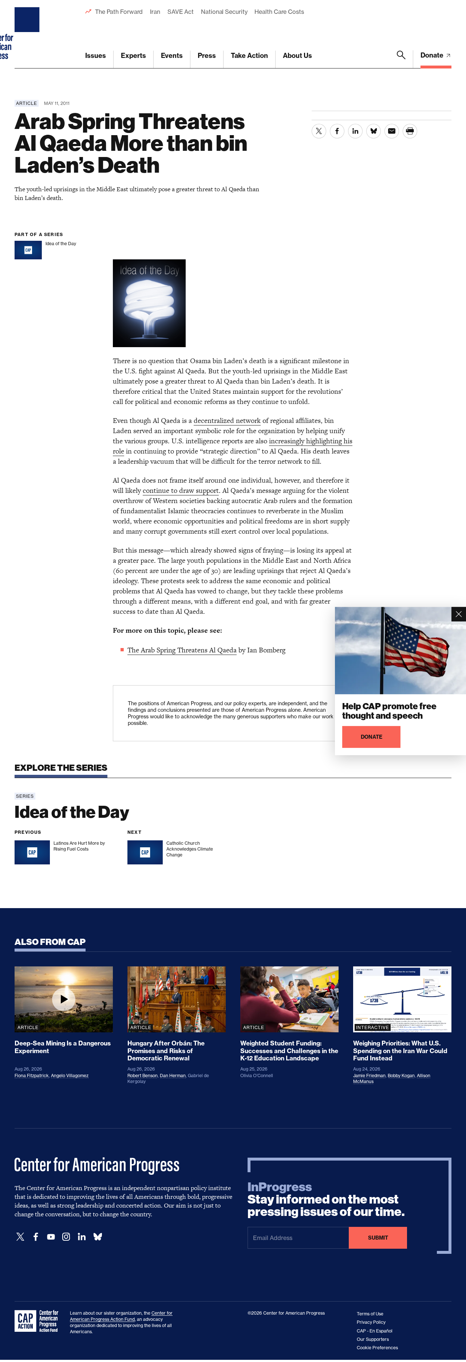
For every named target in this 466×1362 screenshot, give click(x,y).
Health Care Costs (279, 11)
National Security (224, 11)
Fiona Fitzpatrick (32, 1075)
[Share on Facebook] (337, 131)
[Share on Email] (391, 131)
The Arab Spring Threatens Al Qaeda (182, 650)
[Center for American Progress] (28, 34)
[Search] (401, 59)
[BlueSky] (97, 1237)
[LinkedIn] (81, 1237)
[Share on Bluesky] (373, 131)
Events (172, 55)
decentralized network (227, 420)
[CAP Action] (39, 1321)
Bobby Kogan (401, 1075)
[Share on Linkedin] (355, 131)
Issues (95, 55)
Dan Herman (173, 1075)
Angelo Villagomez (69, 1075)
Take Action (249, 55)
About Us (297, 55)
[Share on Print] (410, 131)
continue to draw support (181, 490)
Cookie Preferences (377, 1347)
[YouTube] (51, 1237)
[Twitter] (20, 1237)
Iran (155, 11)
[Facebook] (36, 1237)
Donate (432, 55)
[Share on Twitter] (319, 131)
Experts (133, 55)
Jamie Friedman (369, 1075)
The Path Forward (119, 11)
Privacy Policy (371, 1322)
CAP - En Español (374, 1331)
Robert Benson (142, 1075)
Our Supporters (373, 1339)
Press (207, 55)
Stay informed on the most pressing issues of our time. (326, 1199)
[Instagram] (66, 1237)
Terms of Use (370, 1313)
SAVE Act (180, 11)
